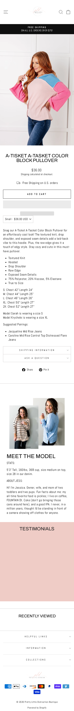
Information (36, 648)
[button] (37, 204)
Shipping (25, 174)
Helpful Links (36, 636)
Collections (36, 659)
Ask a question (37, 358)
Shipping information (37, 350)
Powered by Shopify (36, 707)
